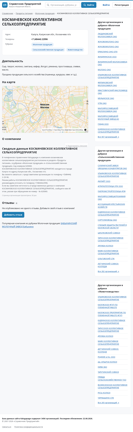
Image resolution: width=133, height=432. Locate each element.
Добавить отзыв (13, 214)
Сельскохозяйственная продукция (48, 49)
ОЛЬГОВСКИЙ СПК (106, 258)
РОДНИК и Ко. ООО (106, 357)
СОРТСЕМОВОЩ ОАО (107, 220)
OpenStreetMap (77, 130)
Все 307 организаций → (108, 137)
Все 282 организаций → (108, 271)
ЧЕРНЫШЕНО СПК (106, 398)
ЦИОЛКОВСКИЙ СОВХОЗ (109, 233)
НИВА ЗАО (102, 367)
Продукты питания (24, 13)
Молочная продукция (45, 13)
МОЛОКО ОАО (104, 69)
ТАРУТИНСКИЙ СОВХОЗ (108, 372)
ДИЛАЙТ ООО (104, 181)
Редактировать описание (76, 146)
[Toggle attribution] (85, 129)
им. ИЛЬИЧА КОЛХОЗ (107, 362)
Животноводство (75, 49)
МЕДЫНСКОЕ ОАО (106, 98)
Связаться (6, 427)
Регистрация (122, 5)
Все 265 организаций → (108, 402)
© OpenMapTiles (58, 130)
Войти (106, 5)
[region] (45, 109)
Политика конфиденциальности (28, 427)
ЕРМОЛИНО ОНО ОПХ (107, 51)
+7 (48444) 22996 (39, 39)
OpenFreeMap (47, 130)
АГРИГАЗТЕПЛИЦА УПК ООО (110, 186)
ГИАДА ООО (103, 124)
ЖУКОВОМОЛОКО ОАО (108, 41)
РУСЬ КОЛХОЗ (104, 392)
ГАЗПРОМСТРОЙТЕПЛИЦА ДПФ (111, 191)
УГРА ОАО (102, 103)
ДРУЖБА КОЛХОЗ (105, 245)
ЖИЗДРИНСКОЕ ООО (107, 56)
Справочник (7, 13)
